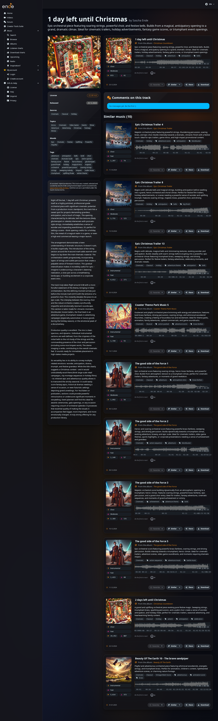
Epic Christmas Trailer (163, 128)
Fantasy (87, 128)
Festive (70, 142)
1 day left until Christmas (150, 39)
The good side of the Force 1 (151, 363)
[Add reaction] (152, 73)
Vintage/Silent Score (163, 675)
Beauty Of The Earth (162, 662)
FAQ (12, 92)
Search (13, 35)
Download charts (17, 52)
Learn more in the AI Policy (59, 188)
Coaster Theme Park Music (165, 309)
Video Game (74, 125)
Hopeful (54, 145)
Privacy (13, 100)
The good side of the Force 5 (151, 541)
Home (9, 13)
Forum (10, 22)
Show (92, 125)
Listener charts (16, 48)
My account (12, 70)
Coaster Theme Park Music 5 (152, 305)
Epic (52, 142)
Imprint (13, 96)
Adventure (55, 128)
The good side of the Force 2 (151, 421)
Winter (53, 131)
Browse (13, 39)
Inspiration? (15, 66)
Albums (13, 44)
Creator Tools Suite (15, 26)
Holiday (74, 114)
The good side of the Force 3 (151, 482)
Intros (53, 125)
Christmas (77, 128)
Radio (12, 61)
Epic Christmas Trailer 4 (149, 124)
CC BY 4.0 (93, 95)
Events (84, 125)
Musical (149, 324)
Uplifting (79, 142)
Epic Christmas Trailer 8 (149, 182)
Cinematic (55, 114)
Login (12, 74)
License (13, 87)
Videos (10, 18)
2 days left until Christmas (150, 600)
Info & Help (12, 83)
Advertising (66, 128)
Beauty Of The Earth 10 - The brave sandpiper (161, 658)
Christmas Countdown (163, 43)
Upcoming (14, 57)
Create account (16, 79)
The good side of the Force (165, 367)
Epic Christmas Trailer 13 (150, 243)
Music (9, 31)
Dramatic (60, 142)
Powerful (88, 142)
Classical (65, 114)
